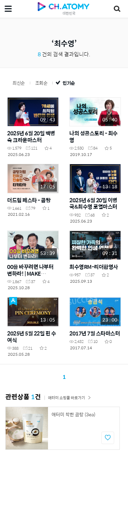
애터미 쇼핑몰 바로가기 (66, 398)
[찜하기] (107, 438)
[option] (62, 428)
